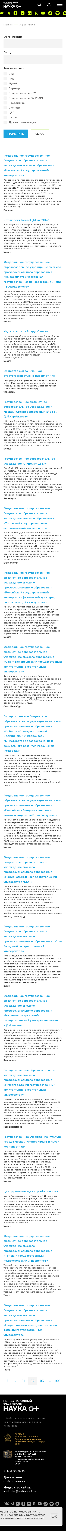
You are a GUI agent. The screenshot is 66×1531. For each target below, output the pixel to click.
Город (8, 52)
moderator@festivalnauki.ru (20, 1491)
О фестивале (27, 24)
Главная (8, 24)
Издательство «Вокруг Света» (26, 331)
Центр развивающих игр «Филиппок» (31, 1191)
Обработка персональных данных (25, 1417)
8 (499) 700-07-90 (14, 1470)
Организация (13, 36)
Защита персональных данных (22, 1421)
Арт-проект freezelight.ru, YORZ (26, 220)
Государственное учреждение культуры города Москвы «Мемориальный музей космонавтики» (33, 1141)
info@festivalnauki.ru (16, 1480)
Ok (54, 1516)
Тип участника (14, 68)
